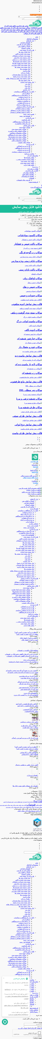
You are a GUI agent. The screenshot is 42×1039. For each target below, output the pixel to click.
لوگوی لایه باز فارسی (23, 44)
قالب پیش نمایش (28, 125)
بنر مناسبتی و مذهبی (23, 101)
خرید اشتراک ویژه (36, 187)
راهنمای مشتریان (28, 172)
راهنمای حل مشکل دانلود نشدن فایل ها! (25, 786)
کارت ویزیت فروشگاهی (22, 148)
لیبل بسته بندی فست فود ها (21, 63)
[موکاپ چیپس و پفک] (35, 282)
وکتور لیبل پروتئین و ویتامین (29, 722)
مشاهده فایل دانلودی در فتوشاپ (27, 650)
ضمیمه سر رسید (25, 116)
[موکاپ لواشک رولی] (36, 274)
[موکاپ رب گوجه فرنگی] (32, 248)
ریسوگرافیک (34, 1012)
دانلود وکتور (39, 805)
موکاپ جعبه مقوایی (17, 807)
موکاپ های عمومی (24, 142)
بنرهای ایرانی (26, 93)
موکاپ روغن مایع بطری (30, 727)
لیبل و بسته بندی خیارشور (22, 57)
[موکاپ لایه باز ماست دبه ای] (32, 360)
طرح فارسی (34, 461)
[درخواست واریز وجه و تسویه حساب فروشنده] (30, 660)
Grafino (35, 483)
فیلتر (40, 228)
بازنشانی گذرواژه (36, 1028)
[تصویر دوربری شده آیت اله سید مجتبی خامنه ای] (22, 670)
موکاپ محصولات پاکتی (18, 140)
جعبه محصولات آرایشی (8, 801)
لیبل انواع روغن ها (24, 52)
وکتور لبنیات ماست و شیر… (25, 159)
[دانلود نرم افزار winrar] (34, 490)
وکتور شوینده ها (29, 157)
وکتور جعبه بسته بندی (27, 163)
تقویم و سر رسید (28, 114)
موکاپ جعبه (13, 805)
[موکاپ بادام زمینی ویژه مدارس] (31, 257)
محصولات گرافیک (32, 39)
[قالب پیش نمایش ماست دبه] (32, 351)
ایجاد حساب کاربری (24, 1028)
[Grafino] (35, 481)
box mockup (30, 801)
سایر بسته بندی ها (24, 80)
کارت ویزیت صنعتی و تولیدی (21, 152)
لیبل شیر (27, 88)
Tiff (40, 801)
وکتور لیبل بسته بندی (27, 161)
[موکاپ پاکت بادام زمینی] (33, 265)
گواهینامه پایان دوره (27, 535)
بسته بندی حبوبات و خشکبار (21, 56)
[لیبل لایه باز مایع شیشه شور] (28, 687)
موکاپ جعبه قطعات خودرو (28, 807)
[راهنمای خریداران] (35, 773)
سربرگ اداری (29, 118)
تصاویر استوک (25, 48)
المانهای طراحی (25, 42)
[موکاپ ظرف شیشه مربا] (33, 403)
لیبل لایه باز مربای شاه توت (29, 678)
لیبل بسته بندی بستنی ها (22, 67)
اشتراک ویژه (34, 508)
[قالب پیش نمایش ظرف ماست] (31, 429)
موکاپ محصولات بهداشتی (18, 133)
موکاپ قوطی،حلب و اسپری (17, 131)
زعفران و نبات (25, 73)
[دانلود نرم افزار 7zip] (35, 494)
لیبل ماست (26, 89)
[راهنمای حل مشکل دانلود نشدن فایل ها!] (35, 784)
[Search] (23, 200)
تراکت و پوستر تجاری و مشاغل (20, 110)
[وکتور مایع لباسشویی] (30, 709)
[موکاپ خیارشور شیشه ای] (33, 334)
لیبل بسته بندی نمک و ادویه (25, 567)
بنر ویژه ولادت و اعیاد (23, 105)
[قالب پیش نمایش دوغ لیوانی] (32, 420)
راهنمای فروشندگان (27, 176)
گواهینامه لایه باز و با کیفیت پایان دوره (26, 695)
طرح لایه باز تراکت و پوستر (25, 106)
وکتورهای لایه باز (32, 155)
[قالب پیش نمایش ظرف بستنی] (31, 412)
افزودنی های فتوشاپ (23, 180)
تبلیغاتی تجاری (33, 524)
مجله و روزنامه (29, 154)
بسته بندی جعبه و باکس (22, 54)
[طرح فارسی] (35, 460)
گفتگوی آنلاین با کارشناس (29, 754)
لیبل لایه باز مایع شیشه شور (29, 689)
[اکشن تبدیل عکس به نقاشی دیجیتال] (35, 763)
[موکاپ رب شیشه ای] (34, 369)
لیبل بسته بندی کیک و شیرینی (20, 65)
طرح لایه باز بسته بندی (27, 50)
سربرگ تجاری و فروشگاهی (21, 122)
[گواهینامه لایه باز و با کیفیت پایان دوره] (31, 693)
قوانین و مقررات (32, 169)
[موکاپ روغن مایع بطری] (29, 725)
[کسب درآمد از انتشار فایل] (29, 638)
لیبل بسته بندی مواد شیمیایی (21, 74)
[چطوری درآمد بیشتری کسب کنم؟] (26, 632)
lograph (35, 467)
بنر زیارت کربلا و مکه (23, 99)
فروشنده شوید (33, 182)
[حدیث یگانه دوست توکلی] (29, 476)
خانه (36, 37)
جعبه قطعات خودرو (18, 801)
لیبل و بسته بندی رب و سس (21, 59)
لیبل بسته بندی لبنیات (27, 82)
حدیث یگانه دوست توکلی (30, 477)
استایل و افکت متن (24, 46)
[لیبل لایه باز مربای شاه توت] (28, 676)
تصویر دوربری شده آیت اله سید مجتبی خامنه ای (22, 672)
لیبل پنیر (27, 84)
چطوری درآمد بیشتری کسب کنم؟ (27, 634)
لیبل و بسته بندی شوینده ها (21, 61)
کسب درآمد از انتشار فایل (29, 640)
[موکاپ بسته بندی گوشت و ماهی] (30, 308)
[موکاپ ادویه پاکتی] (35, 326)
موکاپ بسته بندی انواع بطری (17, 138)
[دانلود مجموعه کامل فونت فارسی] (30, 488)
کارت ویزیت (30, 144)
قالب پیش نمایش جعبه (21, 805)
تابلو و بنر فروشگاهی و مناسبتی (24, 91)
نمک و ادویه (26, 71)
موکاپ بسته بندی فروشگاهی (17, 135)
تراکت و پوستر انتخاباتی (22, 108)
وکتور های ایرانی (29, 165)
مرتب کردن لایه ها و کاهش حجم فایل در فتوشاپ (22, 656)
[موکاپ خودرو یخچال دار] (33, 343)
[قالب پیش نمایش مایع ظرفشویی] (30, 377)
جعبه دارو (25, 801)
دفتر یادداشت (26, 120)
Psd (36, 801)
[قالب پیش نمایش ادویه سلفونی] (31, 300)
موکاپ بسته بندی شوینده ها (17, 137)
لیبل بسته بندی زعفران (26, 546)
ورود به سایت (37, 1038)
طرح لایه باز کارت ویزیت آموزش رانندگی (25, 738)
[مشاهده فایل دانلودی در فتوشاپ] (35, 648)
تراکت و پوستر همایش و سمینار (20, 112)
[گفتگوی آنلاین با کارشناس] (29, 752)
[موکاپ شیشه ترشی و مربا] (32, 394)
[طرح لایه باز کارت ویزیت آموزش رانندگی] (35, 736)
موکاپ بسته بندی (24, 127)
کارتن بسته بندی (9, 807)
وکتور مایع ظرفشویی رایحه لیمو (27, 706)
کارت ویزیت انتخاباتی (23, 146)
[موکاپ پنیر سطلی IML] (33, 386)
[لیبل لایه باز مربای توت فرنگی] (27, 682)
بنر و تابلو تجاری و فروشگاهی (20, 95)
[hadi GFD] (34, 470)
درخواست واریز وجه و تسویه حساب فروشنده (23, 662)
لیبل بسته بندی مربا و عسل (21, 76)
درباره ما (35, 167)
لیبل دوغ (27, 86)
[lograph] (35, 465)
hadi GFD (35, 472)
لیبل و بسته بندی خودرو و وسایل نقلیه (18, 78)
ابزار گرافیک (30, 41)
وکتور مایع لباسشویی (31, 711)
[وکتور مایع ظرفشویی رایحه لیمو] (27, 704)
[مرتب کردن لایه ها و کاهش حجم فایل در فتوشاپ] (21, 654)
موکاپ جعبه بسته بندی (19, 129)
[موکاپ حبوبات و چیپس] (34, 291)
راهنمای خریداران (32, 775)
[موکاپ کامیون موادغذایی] (33, 231)
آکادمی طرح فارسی (31, 170)
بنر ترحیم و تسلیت (24, 97)
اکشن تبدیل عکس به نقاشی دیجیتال (26, 765)
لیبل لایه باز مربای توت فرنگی (28, 684)
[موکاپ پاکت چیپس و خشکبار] (32, 239)
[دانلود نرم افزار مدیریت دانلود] (32, 492)
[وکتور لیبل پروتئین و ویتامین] (35, 720)
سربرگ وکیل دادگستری (22, 123)
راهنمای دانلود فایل (28, 174)
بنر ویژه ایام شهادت (24, 103)
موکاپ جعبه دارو (38, 807)
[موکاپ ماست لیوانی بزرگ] (32, 317)
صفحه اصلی (38, 212)
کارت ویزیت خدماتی (23, 150)
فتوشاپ (31, 178)
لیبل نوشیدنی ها (25, 69)
